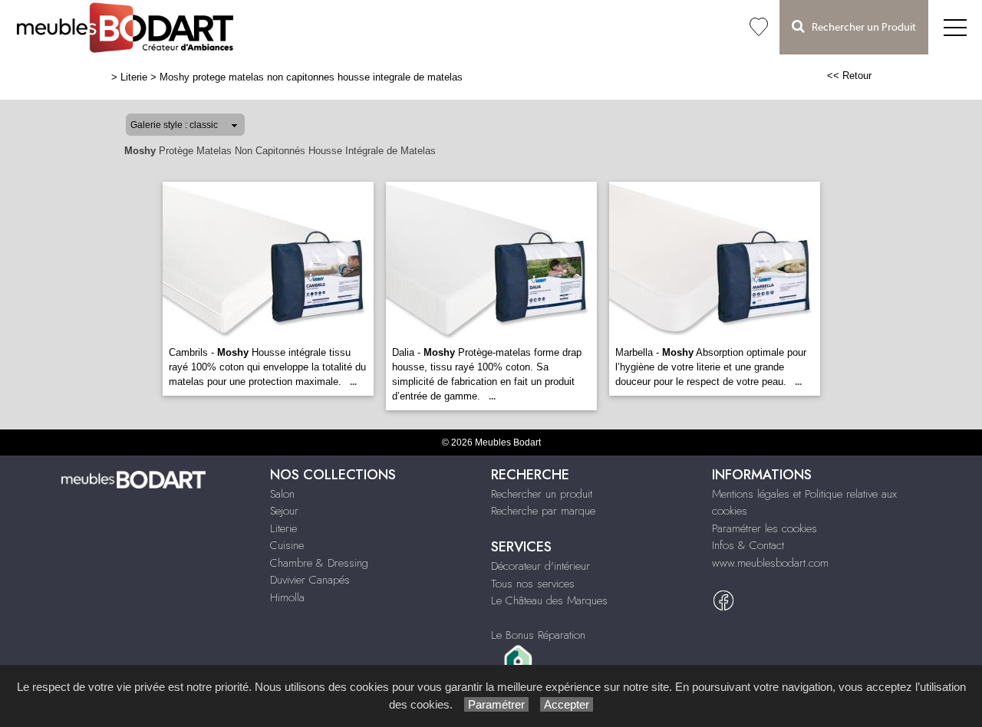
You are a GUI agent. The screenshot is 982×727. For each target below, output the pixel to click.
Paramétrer (496, 704)
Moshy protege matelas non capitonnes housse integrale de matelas (311, 77)
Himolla (287, 597)
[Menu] (955, 27)
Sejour (284, 510)
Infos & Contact (748, 545)
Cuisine (287, 545)
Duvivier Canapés (310, 579)
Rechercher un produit (541, 493)
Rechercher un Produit (860, 27)
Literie (133, 77)
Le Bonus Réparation (538, 635)
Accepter (566, 704)
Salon (282, 493)
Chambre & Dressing (319, 562)
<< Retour (849, 75)
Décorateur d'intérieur (540, 566)
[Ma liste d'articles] (758, 27)
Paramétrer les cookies (764, 528)
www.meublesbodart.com (770, 562)
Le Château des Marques (549, 600)
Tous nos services (533, 583)
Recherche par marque (543, 510)
